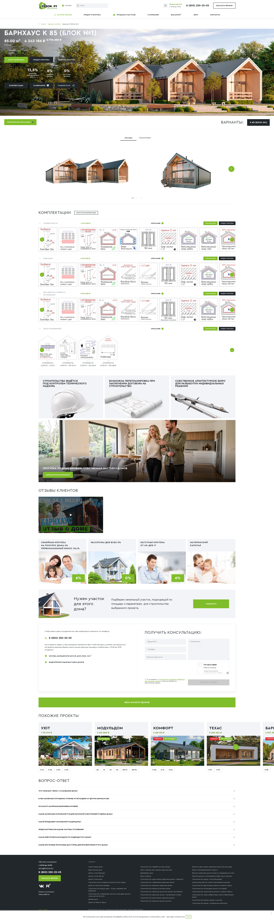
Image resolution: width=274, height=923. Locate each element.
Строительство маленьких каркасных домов (156, 885)
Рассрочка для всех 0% (106, 542)
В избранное (39, 85)
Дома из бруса (145, 876)
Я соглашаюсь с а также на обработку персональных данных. (165, 681)
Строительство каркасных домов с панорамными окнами (160, 895)
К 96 (171, 770)
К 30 (58, 770)
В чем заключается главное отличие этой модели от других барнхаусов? (74, 798)
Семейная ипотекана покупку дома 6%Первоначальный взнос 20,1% (60, 545)
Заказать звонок (224, 5)
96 (117, 770)
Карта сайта (43, 909)
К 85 (266, 770)
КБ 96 (134, 770)
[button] (231, 169)
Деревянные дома (146, 873)
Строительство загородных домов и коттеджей (209, 888)
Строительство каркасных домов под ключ (155, 901)
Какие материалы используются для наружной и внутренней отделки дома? (76, 814)
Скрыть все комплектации (86, 212)
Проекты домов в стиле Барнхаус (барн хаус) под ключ (212, 876)
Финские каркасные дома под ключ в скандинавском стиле (213, 873)
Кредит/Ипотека (41, 60)
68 (97, 770)
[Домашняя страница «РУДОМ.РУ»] (48, 5)
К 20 (50, 770)
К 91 (210, 770)
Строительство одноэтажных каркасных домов (157, 898)
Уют (45, 728)
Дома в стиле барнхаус (96, 873)
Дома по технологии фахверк (99, 885)
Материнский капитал (199, 544)
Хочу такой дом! (16, 60)
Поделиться (64, 85)
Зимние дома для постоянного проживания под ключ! (211, 882)
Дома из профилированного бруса (204, 870)
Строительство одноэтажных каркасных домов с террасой (161, 879)
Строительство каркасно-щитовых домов (155, 888)
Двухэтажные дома (95, 870)
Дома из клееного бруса (97, 902)
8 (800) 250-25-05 (197, 5)
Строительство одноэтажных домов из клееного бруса (212, 891)
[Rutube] (48, 886)
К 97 (218, 770)
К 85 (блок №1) (258, 122)
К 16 (42, 770)
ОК (188, 917)
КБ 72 (125, 770)
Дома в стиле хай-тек (96, 876)
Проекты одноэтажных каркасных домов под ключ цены (212, 867)
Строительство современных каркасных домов (157, 882)
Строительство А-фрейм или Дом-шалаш (155, 867)
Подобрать (211, 604)
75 (111, 770)
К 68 (154, 770)
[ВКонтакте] (42, 886)
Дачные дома (93, 899)
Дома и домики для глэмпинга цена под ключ (156, 870)
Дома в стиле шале (95, 879)
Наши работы (44, 894)
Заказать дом (210, 223)
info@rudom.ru (46, 868)
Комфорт (163, 728)
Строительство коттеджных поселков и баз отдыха (107, 882)
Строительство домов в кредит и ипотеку (207, 900)
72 (104, 770)
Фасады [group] (128, 138)
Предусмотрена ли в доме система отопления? (61, 829)
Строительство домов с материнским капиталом (209, 903)
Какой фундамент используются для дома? (60, 822)
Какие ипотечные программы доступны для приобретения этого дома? (73, 845)
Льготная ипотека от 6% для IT (152, 544)
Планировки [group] (145, 138)
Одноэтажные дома (95, 867)
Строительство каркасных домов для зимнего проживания (161, 891)
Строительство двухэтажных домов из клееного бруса (212, 885)
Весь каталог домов (137, 702)
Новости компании (46, 892)
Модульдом (110, 728)
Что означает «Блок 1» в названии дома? (58, 791)
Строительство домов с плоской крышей (207, 879)
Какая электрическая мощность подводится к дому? (65, 837)
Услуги (91, 862)
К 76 (162, 770)
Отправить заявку (208, 682)
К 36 (66, 770)
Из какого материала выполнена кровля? (58, 806)
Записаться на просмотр (58, 475)
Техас (215, 728)
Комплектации (16, 85)
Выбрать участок (66, 60)
